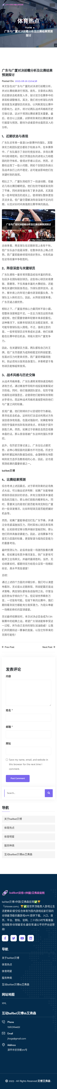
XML (4, 1003)
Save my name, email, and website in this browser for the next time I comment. (28, 764)
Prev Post (9, 647)
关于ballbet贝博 (13, 819)
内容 (8, 676)
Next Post (47, 647)
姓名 (9, 710)
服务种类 (9, 846)
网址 (8, 744)
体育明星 (9, 837)
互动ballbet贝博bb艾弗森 (18, 854)
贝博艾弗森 (44, 1081)
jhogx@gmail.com (16, 1039)
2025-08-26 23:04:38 (26, 81)
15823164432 (13, 1027)
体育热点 (9, 828)
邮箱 (9, 727)
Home (28, 28)
